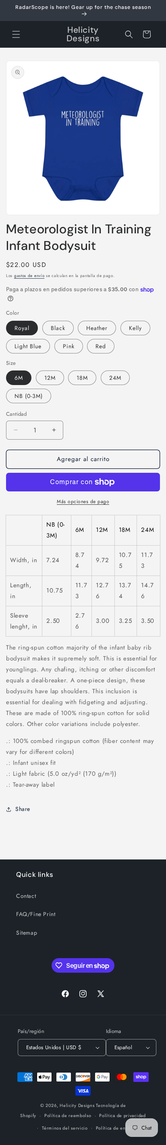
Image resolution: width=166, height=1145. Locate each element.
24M (115, 378)
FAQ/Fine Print (35, 914)
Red (100, 346)
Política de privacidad (122, 1115)
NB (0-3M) (29, 396)
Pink (69, 346)
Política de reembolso (67, 1115)
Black (58, 328)
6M (19, 378)
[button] (16, 34)
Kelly (135, 328)
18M (82, 378)
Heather (97, 328)
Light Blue (28, 346)
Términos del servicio (65, 1128)
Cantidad (16, 414)
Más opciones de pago (83, 501)
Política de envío (114, 1128)
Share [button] (22, 809)
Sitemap (26, 933)
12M (50, 378)
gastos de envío (29, 276)
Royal (22, 328)
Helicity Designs (77, 1105)
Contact (26, 896)
